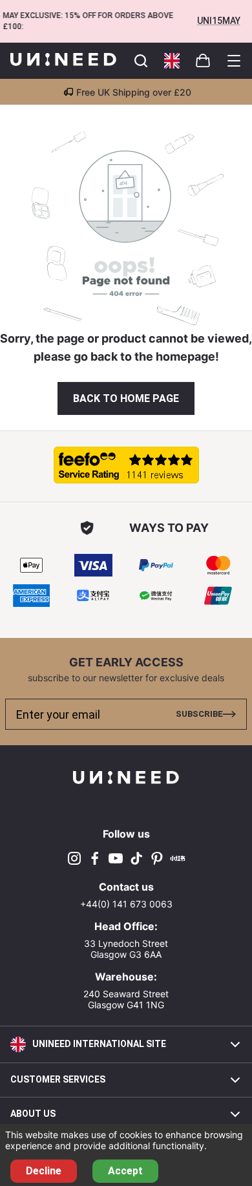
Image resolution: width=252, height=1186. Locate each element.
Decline (43, 1171)
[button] (172, 61)
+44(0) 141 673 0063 (126, 903)
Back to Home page (126, 398)
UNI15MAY (218, 21)
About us (33, 1113)
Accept (125, 1171)
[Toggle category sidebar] (234, 61)
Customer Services (57, 1079)
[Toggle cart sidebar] (141, 61)
